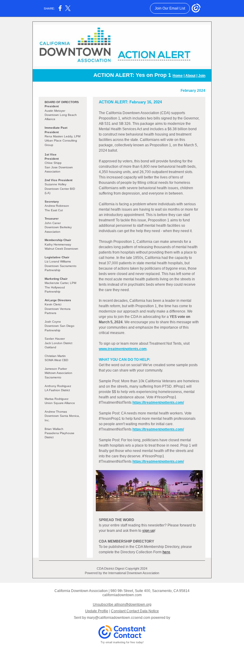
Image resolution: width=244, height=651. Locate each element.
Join (201, 76)
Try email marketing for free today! (122, 642)
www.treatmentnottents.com (123, 349)
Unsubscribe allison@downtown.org (122, 604)
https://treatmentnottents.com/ (158, 402)
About (190, 76)
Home (178, 76)
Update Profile (96, 611)
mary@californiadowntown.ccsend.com (118, 618)
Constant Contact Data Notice (135, 611)
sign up (148, 531)
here (166, 552)
